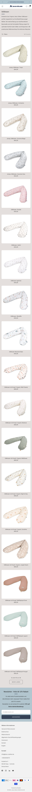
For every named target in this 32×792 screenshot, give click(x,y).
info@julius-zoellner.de (8, 754)
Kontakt (4, 743)
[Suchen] (26, 6)
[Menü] (2, 6)
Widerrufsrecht (6, 734)
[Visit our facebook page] (2, 770)
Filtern (5, 34)
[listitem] (16, 2)
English (3, 745)
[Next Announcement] (29, 2)
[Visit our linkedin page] (9, 770)
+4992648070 (6, 758)
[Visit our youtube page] (13, 770)
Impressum (5, 740)
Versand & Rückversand (8, 729)
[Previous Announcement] (3, 2)
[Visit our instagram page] (6, 770)
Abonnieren (16, 717)
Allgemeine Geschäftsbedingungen (11, 737)
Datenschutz (5, 731)
